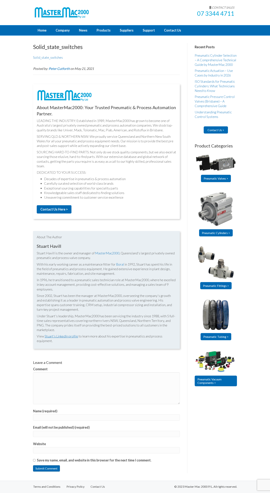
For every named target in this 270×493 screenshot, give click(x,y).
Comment (40, 369)
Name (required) (45, 411)
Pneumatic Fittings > (216, 285)
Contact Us (172, 30)
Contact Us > (215, 130)
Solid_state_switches (48, 57)
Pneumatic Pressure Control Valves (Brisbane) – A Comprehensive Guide (215, 101)
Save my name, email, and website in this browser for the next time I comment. (94, 460)
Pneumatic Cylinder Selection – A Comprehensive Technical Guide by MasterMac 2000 (216, 60)
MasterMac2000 (107, 253)
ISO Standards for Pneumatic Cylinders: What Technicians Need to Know (215, 86)
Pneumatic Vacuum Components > (209, 380)
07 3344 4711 (215, 13)
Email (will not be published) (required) (61, 427)
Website (39, 444)
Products (104, 30)
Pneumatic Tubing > (215, 336)
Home (42, 30)
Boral (120, 264)
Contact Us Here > (54, 209)
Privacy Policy (75, 486)
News (83, 30)
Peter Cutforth (59, 69)
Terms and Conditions (46, 486)
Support (149, 30)
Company (63, 30)
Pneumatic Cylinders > (216, 233)
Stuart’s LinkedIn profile (61, 336)
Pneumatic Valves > (216, 178)
